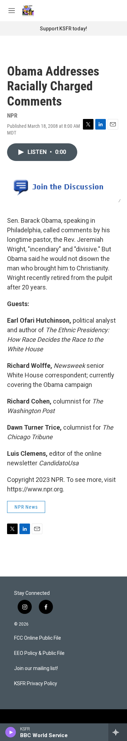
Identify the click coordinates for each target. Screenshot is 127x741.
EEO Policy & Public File (39, 653)
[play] (10, 732)
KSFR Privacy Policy (35, 683)
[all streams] (117, 732)
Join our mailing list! (36, 668)
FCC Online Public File (37, 638)
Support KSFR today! (63, 28)
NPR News (26, 507)
